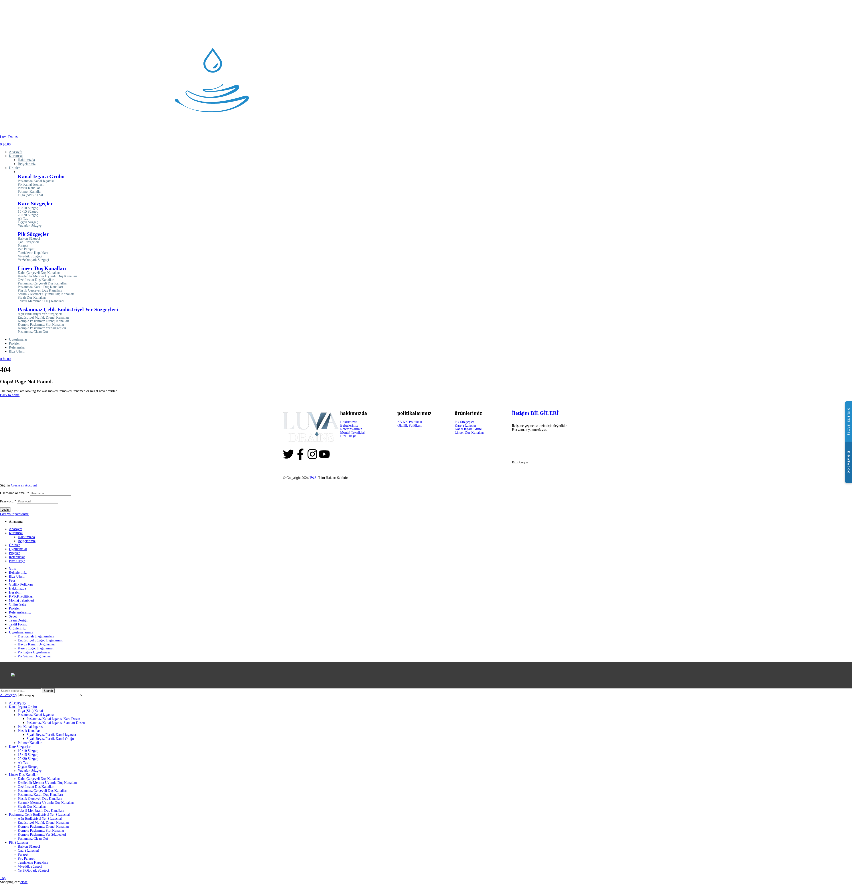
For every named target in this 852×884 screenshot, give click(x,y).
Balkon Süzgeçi (29, 238)
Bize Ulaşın (348, 436)
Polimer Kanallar (29, 191)
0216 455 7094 (525, 453)
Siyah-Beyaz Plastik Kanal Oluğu (50, 739)
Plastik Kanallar (29, 188)
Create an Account (24, 485)
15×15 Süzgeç (28, 211)
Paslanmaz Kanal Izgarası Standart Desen (56, 723)
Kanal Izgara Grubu (41, 176)
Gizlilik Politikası (409, 425)
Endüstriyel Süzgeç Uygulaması (40, 640)
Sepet (13, 616)
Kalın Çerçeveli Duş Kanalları (39, 272)
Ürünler (14, 545)
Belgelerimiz (349, 425)
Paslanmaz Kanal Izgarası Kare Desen (53, 719)
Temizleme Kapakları (33, 253)
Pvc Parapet (26, 249)
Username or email (14, 493)
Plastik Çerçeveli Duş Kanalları (40, 290)
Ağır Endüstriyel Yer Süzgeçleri (40, 314)
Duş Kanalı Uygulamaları (36, 636)
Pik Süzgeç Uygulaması (34, 656)
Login (5, 509)
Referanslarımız (351, 429)
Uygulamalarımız (21, 632)
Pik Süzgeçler (33, 234)
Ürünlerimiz (17, 628)
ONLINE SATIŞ (848, 422)
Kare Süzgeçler (35, 203)
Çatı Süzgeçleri (28, 242)
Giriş (12, 568)
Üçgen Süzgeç (28, 222)
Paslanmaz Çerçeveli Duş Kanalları (42, 283)
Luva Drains (9, 137)
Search (48, 690)
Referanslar (17, 557)
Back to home (10, 395)
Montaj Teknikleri (352, 432)
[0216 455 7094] (517, 440)
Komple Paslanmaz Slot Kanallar (41, 324)
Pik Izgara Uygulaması (34, 652)
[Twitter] (288, 454)
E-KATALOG (848, 462)
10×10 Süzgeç (28, 208)
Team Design (18, 620)
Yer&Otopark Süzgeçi (33, 260)
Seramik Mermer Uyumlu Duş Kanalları (46, 294)
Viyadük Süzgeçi (30, 256)
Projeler (14, 553)
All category (17, 703)
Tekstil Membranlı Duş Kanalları (41, 301)
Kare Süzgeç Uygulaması (35, 648)
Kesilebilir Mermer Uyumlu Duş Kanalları (47, 276)
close (24, 882)
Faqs (12, 580)
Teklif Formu (18, 624)
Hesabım (15, 592)
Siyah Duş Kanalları (32, 297)
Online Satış (17, 604)
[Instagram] (312, 454)
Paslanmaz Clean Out (33, 331)
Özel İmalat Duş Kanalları (36, 280)
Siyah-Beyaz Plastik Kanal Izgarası (51, 735)
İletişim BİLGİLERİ (535, 413)
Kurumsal (16, 533)
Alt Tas (23, 218)
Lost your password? (14, 514)
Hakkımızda (348, 422)
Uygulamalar (18, 549)
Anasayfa (15, 529)
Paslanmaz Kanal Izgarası (36, 181)
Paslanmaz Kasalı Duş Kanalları (40, 287)
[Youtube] (324, 454)
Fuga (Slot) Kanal (30, 195)
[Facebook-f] (300, 454)
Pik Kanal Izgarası (30, 184)
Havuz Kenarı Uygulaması (36, 644)
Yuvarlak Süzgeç (29, 225)
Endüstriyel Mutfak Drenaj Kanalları (43, 317)
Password (8, 501)
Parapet (23, 245)
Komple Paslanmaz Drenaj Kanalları (43, 321)
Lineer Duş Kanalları (42, 268)
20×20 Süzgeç (28, 215)
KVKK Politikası (409, 422)
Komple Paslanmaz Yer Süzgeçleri (42, 328)
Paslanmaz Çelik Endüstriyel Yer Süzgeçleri (68, 309)
